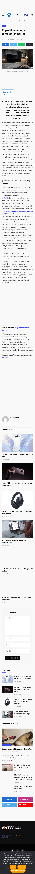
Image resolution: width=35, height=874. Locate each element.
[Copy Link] (29, 44)
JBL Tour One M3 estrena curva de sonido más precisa (23, 702)
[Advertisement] (17, 305)
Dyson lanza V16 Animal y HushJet (17, 749)
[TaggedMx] (17, 15)
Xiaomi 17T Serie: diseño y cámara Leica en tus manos (23, 689)
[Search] (32, 15)
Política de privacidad (18, 870)
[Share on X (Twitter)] (13, 44)
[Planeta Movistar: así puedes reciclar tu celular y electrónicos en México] (7, 777)
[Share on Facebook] (5, 44)
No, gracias (21, 867)
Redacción (7, 38)
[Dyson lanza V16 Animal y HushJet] (17, 737)
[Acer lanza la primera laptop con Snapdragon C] (17, 529)
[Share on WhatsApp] (21, 44)
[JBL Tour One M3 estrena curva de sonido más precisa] (17, 500)
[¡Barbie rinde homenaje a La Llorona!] (7, 789)
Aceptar (12, 867)
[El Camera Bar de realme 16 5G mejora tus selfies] (17, 557)
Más (4, 26)
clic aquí (5, 358)
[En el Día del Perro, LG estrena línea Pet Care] (7, 767)
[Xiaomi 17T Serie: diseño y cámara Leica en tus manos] (17, 471)
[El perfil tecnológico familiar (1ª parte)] (17, 59)
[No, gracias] (33, 863)
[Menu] (3, 15)
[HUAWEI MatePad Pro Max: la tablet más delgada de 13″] (17, 586)
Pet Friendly (6, 745)
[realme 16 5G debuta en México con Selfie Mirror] (17, 443)
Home (3, 20)
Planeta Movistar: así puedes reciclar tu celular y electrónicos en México (23, 777)
